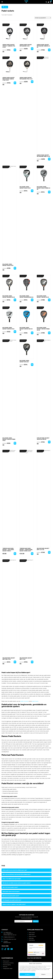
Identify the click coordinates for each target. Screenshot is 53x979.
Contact (31, 961)
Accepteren (27, 974)
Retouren (5, 966)
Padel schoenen (32, 936)
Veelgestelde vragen (7, 968)
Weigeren (43, 974)
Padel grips (31, 938)
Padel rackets (32, 932)
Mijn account (6, 961)
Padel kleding (32, 940)
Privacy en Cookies (36, 976)
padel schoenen (24, 701)
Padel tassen (32, 934)
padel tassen (35, 701)
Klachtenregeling (7, 964)
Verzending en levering (8, 962)
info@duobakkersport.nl (8, 937)
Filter (5, 7)
